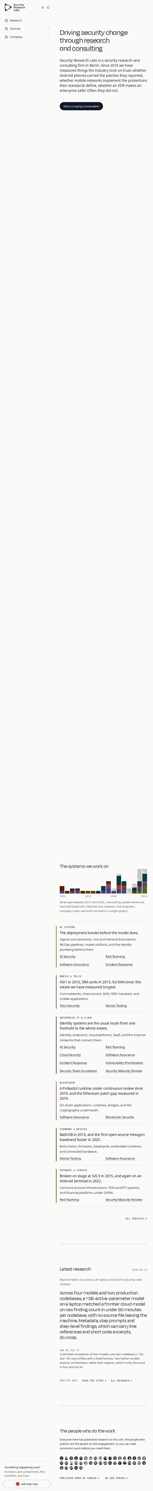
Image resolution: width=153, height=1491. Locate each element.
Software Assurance (74, 964)
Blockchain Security (120, 1117)
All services (135, 1218)
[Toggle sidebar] (48, 7)
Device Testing (116, 1005)
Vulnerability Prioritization (124, 1063)
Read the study (93, 1380)
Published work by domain (78, 1478)
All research (120, 1380)
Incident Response (119, 964)
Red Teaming (115, 956)
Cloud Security (70, 1055)
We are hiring (115, 1478)
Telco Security (70, 1005)
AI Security (67, 956)
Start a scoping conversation (81, 106)
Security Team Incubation (78, 1071)
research (96, 40)
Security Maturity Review (124, 1071)
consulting (87, 48)
